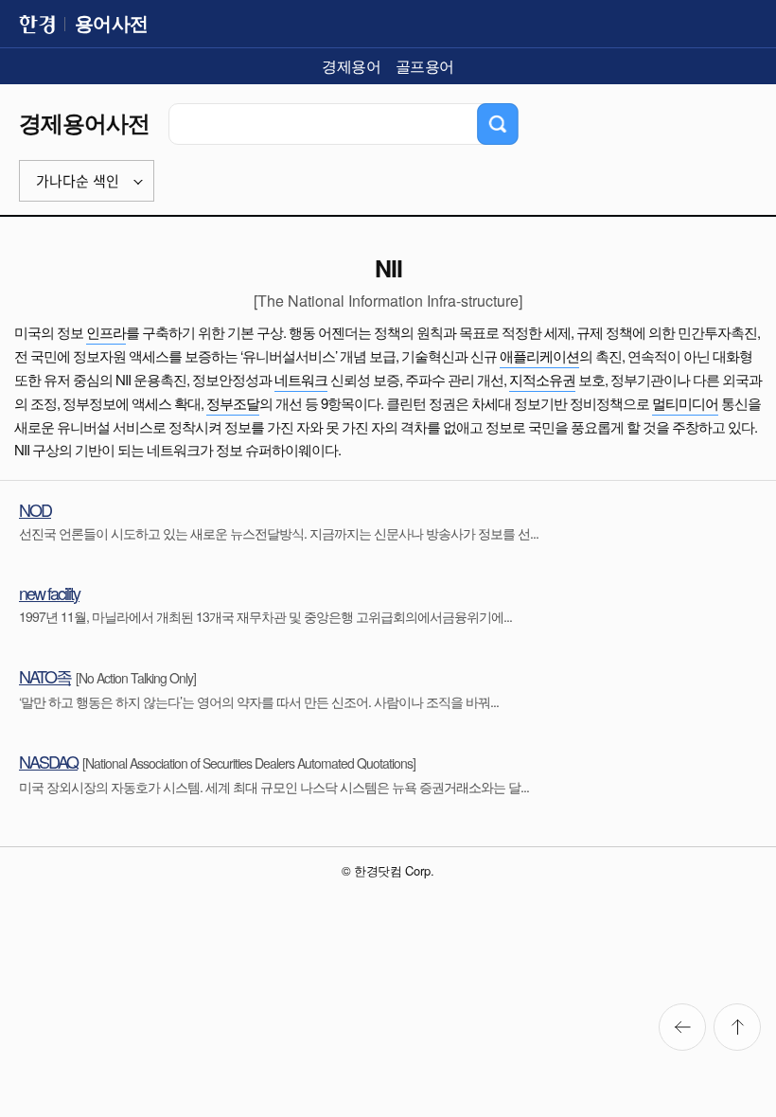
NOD (35, 509)
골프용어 (425, 66)
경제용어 (351, 66)
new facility (49, 592)
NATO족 (45, 676)
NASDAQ (48, 761)
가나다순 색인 (77, 181)
